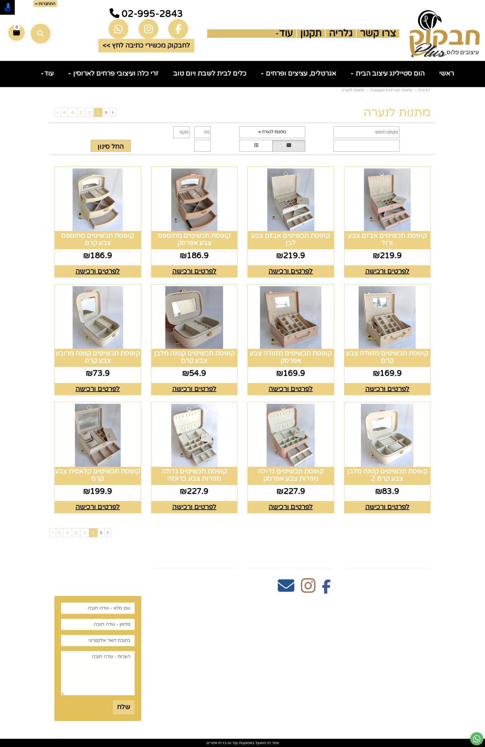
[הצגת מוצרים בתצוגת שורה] (256, 146)
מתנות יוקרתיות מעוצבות (391, 90)
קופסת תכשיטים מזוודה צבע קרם (387, 357)
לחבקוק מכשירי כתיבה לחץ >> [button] (146, 45)
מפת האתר (410, 557)
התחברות (46, 3)
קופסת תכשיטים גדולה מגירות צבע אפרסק (291, 475)
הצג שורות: (227, 145)
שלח (123, 707)
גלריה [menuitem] (341, 33)
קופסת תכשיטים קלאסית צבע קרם (97, 475)
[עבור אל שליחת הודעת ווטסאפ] (476, 738)
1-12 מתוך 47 (180, 145)
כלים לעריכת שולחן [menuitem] (400, 601)
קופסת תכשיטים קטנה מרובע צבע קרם (98, 357)
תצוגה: (326, 145)
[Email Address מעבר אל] (286, 589)
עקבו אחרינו (312, 557)
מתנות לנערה (352, 90)
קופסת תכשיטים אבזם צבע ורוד (387, 239)
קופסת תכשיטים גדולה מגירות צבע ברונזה (194, 475)
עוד (286, 33)
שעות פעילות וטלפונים (197, 557)
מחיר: (233, 132)
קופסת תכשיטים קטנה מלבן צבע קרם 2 (387, 475)
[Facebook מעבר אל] (326, 589)
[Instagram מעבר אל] (308, 589)
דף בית (424, 90)
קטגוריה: (324, 132)
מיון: (423, 145)
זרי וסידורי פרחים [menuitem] (403, 653)
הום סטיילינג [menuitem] (411, 663)
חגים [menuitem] (423, 643)
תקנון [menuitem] (311, 33)
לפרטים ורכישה (387, 271)
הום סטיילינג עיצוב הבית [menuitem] (389, 73)
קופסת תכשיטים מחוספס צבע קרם (97, 239)
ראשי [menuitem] (446, 73)
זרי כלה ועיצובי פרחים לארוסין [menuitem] (115, 73)
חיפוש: (420, 132)
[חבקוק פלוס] (444, 33)
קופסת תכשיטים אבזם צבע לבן (290, 239)
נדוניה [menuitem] (421, 674)
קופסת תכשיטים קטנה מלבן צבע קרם (194, 357)
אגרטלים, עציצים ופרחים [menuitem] (300, 73)
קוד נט (232, 743)
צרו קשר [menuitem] (378, 33)
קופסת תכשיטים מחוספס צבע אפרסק (194, 239)
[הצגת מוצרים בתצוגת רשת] (288, 146)
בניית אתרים (216, 743)
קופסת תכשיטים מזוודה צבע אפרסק (291, 357)
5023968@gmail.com (202, 621)
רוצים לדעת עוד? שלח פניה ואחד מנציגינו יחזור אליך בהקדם (98, 567)
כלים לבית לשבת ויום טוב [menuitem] (209, 73)
